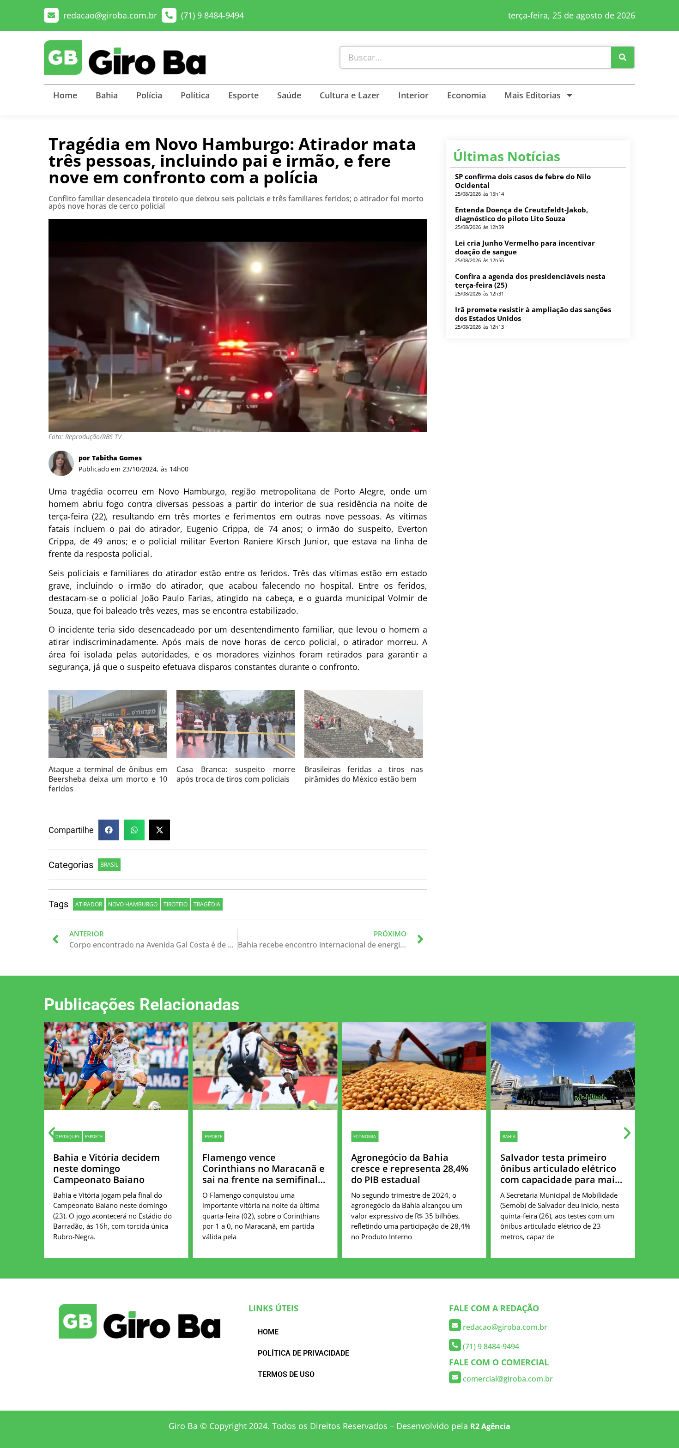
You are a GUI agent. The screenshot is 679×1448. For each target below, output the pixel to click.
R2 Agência (490, 1426)
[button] (108, 830)
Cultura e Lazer (350, 95)
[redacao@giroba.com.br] (51, 15)
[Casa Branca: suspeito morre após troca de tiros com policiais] (235, 727)
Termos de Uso (286, 1374)
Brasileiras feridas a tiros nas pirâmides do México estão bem (363, 774)
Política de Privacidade (303, 1353)
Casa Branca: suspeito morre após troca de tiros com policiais (235, 774)
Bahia (107, 95)
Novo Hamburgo (133, 904)
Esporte (243, 95)
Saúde (289, 95)
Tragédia (207, 904)
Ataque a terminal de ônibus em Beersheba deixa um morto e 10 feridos (107, 779)
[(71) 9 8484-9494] (169, 15)
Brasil (109, 865)
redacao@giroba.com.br (110, 15)
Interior (413, 95)
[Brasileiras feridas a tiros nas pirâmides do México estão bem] (363, 727)
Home (65, 95)
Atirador (88, 904)
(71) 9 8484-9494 (212, 15)
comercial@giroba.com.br (508, 1379)
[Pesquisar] (622, 57)
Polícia (149, 95)
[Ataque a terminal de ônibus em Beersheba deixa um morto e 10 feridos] (107, 727)
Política (195, 95)
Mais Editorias (532, 95)
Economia (466, 95)
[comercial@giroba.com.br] (455, 1377)
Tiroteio (176, 904)
